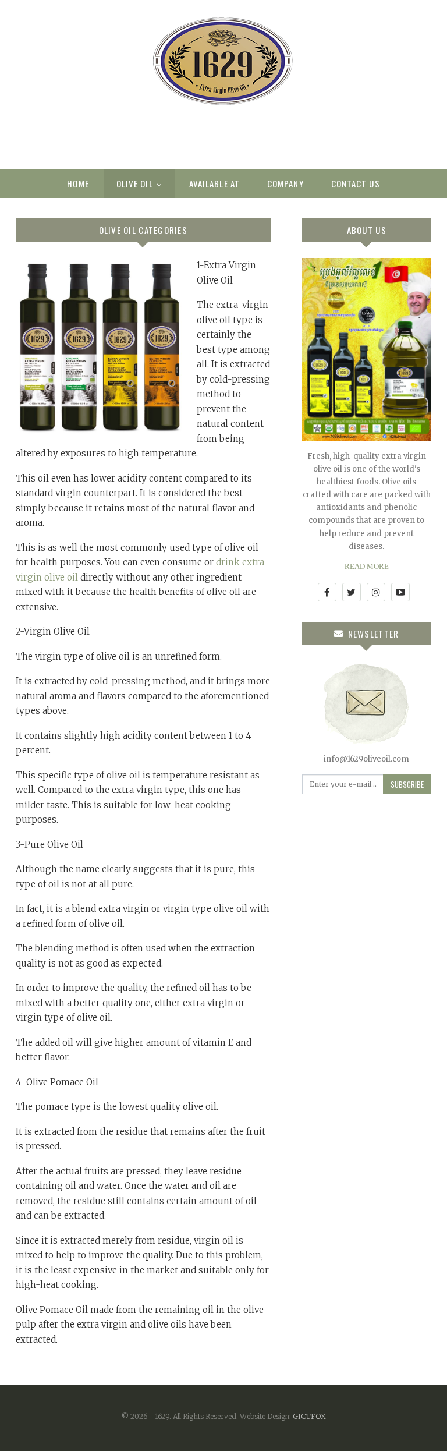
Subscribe (407, 784)
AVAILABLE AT (214, 183)
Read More (367, 566)
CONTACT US (355, 183)
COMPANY (285, 183)
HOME (77, 183)
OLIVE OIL (134, 183)
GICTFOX (309, 1416)
